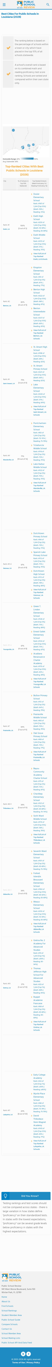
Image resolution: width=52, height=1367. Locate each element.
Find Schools (7, 1306)
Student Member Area (12, 1315)
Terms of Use (18, 1362)
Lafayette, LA (8, 1114)
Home (4, 1297)
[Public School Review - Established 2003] (26, 4)
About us (6, 1301)
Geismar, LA (7, 568)
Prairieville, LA (8, 730)
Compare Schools (10, 1324)
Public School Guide (11, 1320)
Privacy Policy (33, 1362)
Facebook (28, 1354)
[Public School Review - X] (23, 1354)
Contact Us (7, 1329)
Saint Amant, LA (9, 383)
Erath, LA (6, 229)
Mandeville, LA (8, 460)
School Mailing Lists (11, 1338)
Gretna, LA (7, 988)
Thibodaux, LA (8, 808)
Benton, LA (7, 305)
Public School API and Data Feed (17, 1342)
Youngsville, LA (8, 649)
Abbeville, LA (7, 894)
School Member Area (11, 1333)
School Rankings (9, 1310)
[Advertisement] (26, 512)
